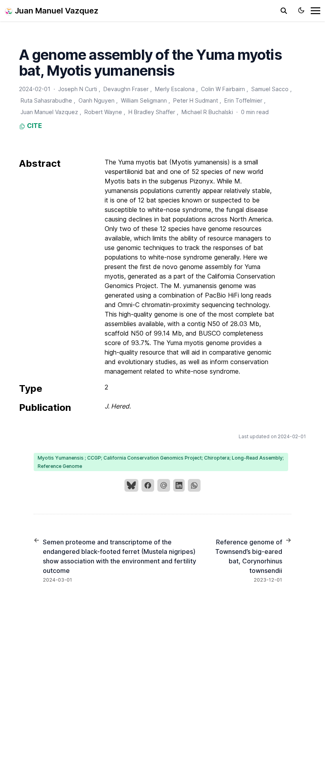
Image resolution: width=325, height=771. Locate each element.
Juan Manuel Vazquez (55, 10)
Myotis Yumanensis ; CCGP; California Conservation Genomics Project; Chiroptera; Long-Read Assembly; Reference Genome (161, 462)
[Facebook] (147, 485)
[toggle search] (284, 11)
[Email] (163, 485)
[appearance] (301, 10)
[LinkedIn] (179, 485)
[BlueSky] (131, 485)
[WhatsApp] (194, 485)
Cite (33, 126)
